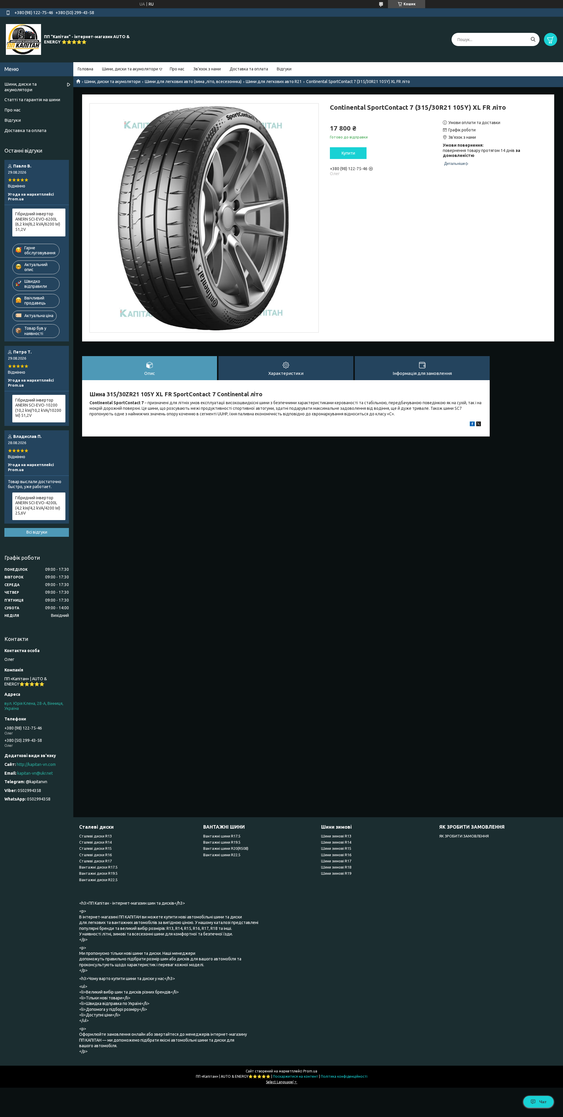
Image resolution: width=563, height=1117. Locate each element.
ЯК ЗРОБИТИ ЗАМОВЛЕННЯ (464, 836)
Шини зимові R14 (336, 842)
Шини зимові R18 (336, 867)
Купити (348, 153)
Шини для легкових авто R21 (274, 81)
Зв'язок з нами (207, 69)
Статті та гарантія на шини (32, 99)
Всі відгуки (36, 532)
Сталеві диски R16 (95, 855)
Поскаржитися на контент (295, 1076)
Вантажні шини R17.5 (221, 836)
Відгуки (284, 69)
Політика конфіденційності (344, 1076)
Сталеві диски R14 (95, 842)
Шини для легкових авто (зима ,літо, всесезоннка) (193, 81)
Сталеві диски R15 (95, 848)
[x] (478, 424)
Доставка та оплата (249, 69)
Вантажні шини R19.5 (221, 842)
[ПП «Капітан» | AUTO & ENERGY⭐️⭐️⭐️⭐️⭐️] (23, 39)
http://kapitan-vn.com (36, 764)
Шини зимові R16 (336, 855)
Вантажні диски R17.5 (98, 867)
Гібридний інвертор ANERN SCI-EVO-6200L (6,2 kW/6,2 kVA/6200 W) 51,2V (37, 221)
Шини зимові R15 (336, 848)
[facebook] (472, 424)
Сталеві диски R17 (95, 861)
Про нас (177, 69)
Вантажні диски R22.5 (98, 880)
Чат (543, 1101)
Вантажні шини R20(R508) (225, 848)
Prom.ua (310, 1071)
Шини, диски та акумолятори (130, 69)
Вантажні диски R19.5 (98, 873)
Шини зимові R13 (336, 836)
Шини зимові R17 (336, 861)
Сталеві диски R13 (95, 836)
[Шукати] (533, 39)
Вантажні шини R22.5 (221, 855)
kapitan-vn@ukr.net (35, 773)
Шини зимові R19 (336, 873)
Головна (85, 69)
